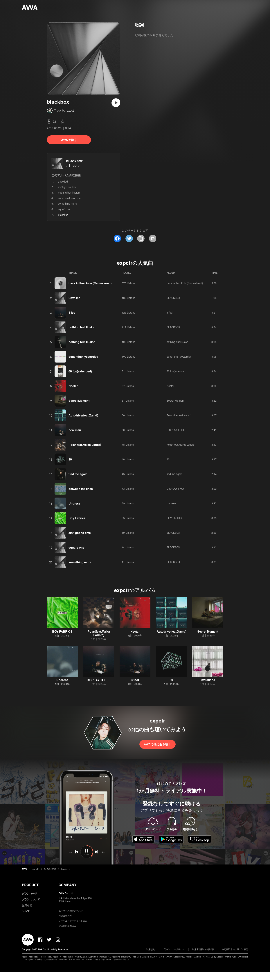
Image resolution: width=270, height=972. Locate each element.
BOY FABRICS (175, 518)
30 (70, 459)
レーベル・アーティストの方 (73, 920)
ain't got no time (67, 187)
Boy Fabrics (77, 518)
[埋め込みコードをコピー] (152, 238)
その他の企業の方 (67, 925)
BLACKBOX (74, 161)
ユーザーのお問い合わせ (71, 910)
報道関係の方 (65, 915)
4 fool (72, 312)
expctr (71, 110)
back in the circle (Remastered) (90, 283)
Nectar (73, 386)
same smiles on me (69, 198)
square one (64, 209)
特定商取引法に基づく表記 (235, 949)
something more (67, 203)
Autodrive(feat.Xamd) (83, 415)
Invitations (208, 680)
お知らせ (27, 905)
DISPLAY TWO (175, 488)
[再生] (115, 102)
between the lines (81, 489)
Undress (74, 503)
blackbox (65, 869)
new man (75, 430)
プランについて (31, 899)
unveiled (63, 181)
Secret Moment (79, 400)
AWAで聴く (69, 140)
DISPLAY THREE (176, 430)
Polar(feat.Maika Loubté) (85, 445)
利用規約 (150, 949)
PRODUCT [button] (30, 885)
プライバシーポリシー (174, 949)
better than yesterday (83, 356)
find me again (78, 474)
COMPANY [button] (67, 885)
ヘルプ (26, 911)
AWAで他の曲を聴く (157, 744)
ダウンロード (29, 893)
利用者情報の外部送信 (203, 949)
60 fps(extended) (80, 371)
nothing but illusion (69, 192)
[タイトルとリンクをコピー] (141, 238)
